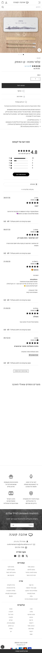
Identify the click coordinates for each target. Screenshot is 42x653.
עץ (11, 631)
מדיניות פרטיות (11, 588)
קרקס (10, 609)
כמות (38, 75)
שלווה (31, 612)
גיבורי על (10, 614)
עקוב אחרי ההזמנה (31, 588)
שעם (31, 634)
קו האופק (10, 626)
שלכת (10, 628)
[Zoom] (39, 50)
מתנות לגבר (11, 567)
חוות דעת (19, 97)
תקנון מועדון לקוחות (10, 593)
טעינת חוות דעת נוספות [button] (21, 371)
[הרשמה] (13, 525)
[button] (21, 651)
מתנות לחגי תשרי (11, 572)
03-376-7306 (19, 547)
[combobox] (21, 7)
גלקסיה (11, 617)
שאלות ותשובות (10, 591)
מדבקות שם (11, 575)
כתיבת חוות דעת (21, 174)
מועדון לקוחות (31, 593)
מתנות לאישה (31, 570)
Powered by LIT (21, 645)
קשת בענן (31, 628)
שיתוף (19, 91)
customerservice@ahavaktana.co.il (19, 544)
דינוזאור (31, 623)
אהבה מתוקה (31, 614)
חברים (11, 620)
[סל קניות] (2, 2)
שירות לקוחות (11, 585)
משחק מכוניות (11, 623)
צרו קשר (31, 585)
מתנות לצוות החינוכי (31, 572)
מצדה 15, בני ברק (19, 541)
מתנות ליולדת (11, 570)
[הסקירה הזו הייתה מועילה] (8, 221)
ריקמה (31, 631)
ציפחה (31, 617)
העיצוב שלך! (31, 567)
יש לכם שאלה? (19, 102)
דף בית (38, 58)
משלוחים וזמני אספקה (31, 591)
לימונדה (11, 612)
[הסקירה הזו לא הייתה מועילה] (5, 221)
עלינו (31, 596)
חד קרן (31, 620)
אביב (31, 609)
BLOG (11, 596)
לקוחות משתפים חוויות (31, 599)
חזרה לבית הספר (31, 575)
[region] (21, 158)
